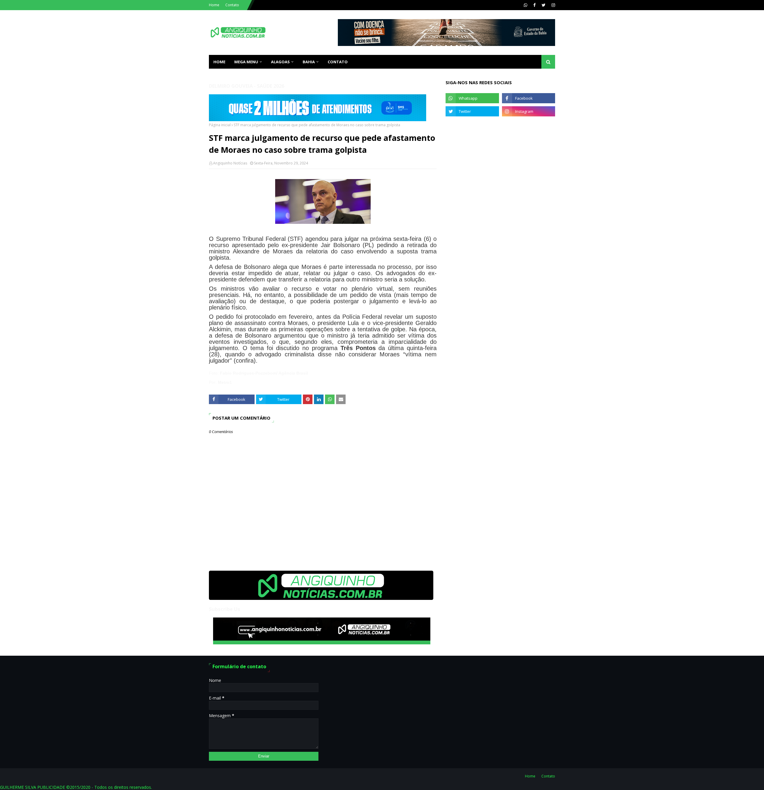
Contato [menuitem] (338, 61)
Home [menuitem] (219, 61)
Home (214, 4)
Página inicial (220, 124)
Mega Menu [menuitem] (246, 61)
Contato (232, 4)
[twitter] (543, 5)
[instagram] (552, 5)
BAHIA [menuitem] (309, 61)
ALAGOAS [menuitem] (280, 61)
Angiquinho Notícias (230, 163)
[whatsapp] (525, 5)
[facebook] (534, 5)
